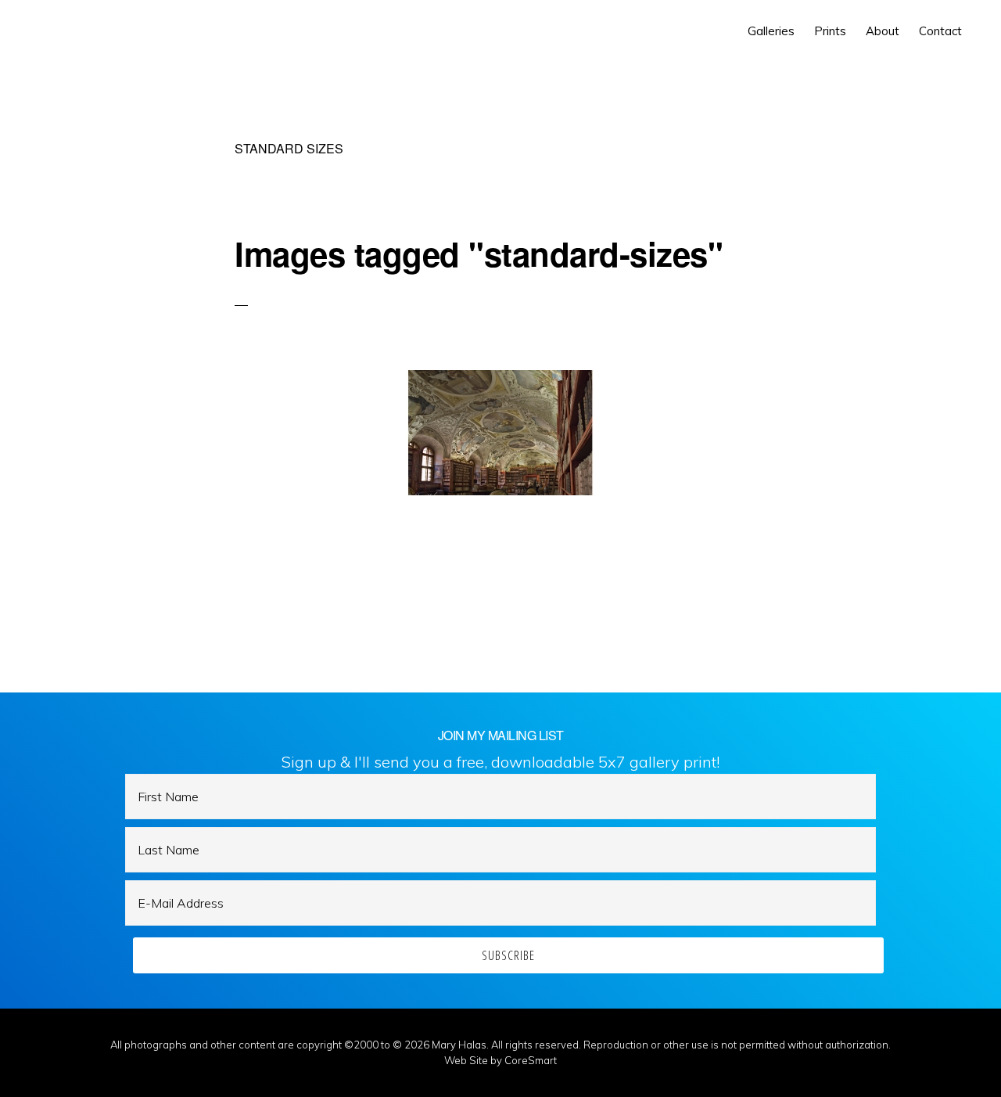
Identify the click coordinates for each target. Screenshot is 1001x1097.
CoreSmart (530, 1060)
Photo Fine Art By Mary (83, 31)
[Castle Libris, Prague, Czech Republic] (500, 432)
